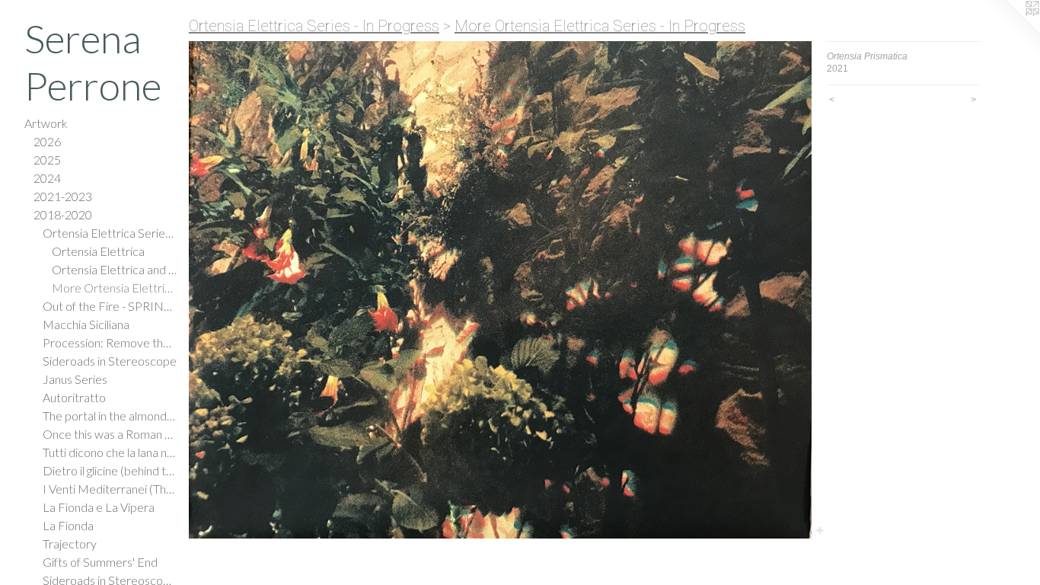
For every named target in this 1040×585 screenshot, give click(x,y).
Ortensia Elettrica (98, 251)
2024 (47, 178)
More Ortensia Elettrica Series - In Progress (114, 287)
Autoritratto (74, 397)
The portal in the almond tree (110, 415)
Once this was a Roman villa (110, 434)
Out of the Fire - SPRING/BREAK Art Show (110, 306)
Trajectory (70, 543)
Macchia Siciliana (86, 324)
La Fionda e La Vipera (99, 507)
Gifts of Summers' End (100, 562)
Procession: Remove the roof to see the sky (110, 342)
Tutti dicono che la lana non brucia (110, 452)
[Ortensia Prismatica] (500, 290)
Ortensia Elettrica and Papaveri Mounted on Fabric (114, 269)
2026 (47, 141)
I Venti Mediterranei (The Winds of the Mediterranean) (110, 488)
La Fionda (68, 525)
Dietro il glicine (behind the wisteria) (110, 470)
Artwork (46, 123)
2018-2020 (62, 214)
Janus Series (75, 379)
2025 (47, 159)
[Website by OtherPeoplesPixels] (1009, 30)
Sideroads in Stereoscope (110, 360)
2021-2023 (62, 196)
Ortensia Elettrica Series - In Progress (110, 232)
